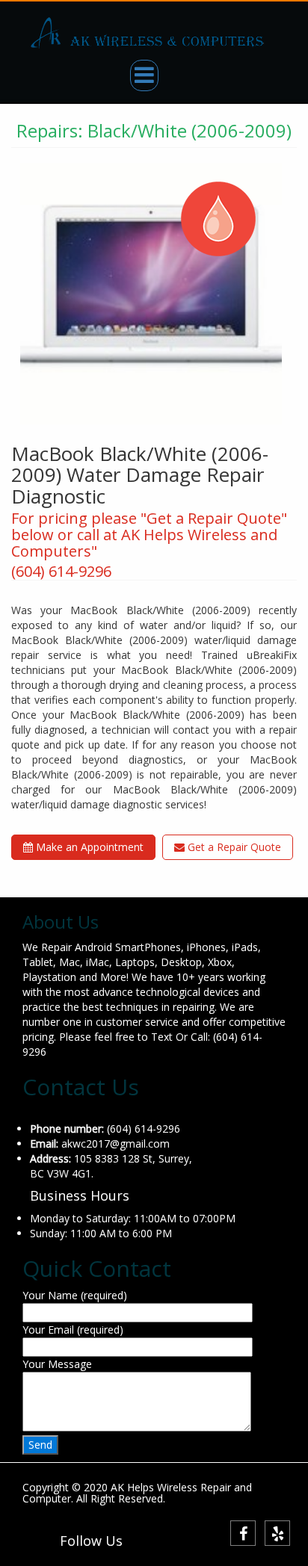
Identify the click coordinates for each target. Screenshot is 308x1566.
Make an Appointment (88, 847)
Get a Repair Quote (233, 847)
